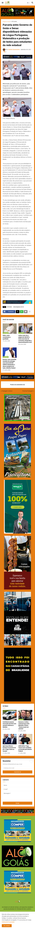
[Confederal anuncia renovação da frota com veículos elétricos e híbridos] (10, 715)
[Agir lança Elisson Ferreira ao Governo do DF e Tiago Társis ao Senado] (10, 739)
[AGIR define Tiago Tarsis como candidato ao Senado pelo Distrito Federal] (25, 739)
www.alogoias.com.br (18, 307)
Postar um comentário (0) (17, 384)
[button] (2, 2)
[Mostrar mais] (30, 311)
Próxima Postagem (27, 391)
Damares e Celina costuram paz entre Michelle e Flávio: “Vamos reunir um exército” (23, 725)
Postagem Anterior (7, 391)
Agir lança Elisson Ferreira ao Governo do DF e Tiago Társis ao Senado (9, 748)
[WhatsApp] (21, 311)
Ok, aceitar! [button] (7, 925)
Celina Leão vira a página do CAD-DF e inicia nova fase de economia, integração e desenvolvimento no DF (25, 339)
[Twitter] (17, 311)
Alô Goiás (14, 21)
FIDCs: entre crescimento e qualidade (7, 337)
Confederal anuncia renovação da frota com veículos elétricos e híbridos (9, 724)
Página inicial (6, 21)
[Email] (25, 311)
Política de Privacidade (8, 922)
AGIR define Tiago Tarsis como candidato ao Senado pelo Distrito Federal (25, 748)
